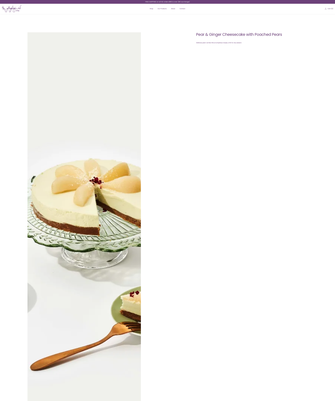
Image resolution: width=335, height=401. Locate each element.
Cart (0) (330, 9)
